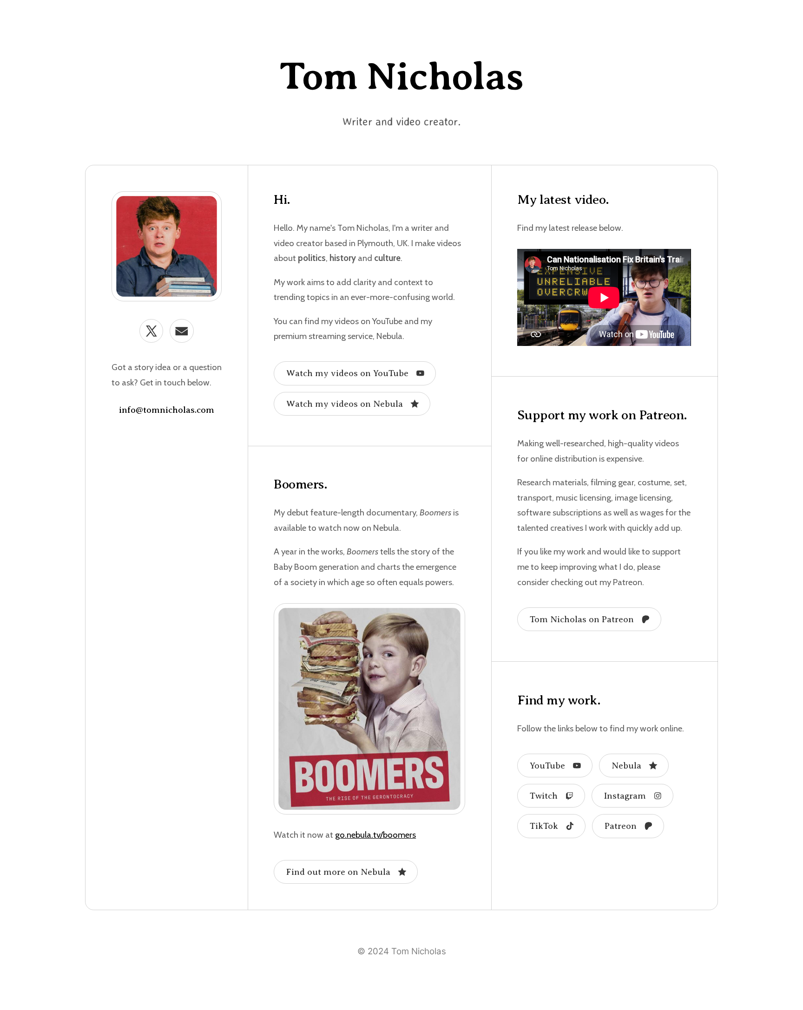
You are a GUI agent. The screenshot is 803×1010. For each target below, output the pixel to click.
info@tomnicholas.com (166, 410)
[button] (151, 331)
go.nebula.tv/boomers (375, 834)
